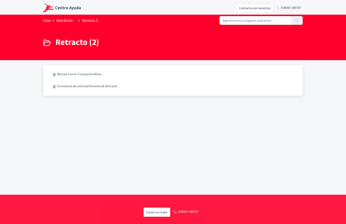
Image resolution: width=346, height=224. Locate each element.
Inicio (47, 20)
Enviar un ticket (157, 212)
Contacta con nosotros (255, 8)
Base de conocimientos (72, 20)
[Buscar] (297, 20)
